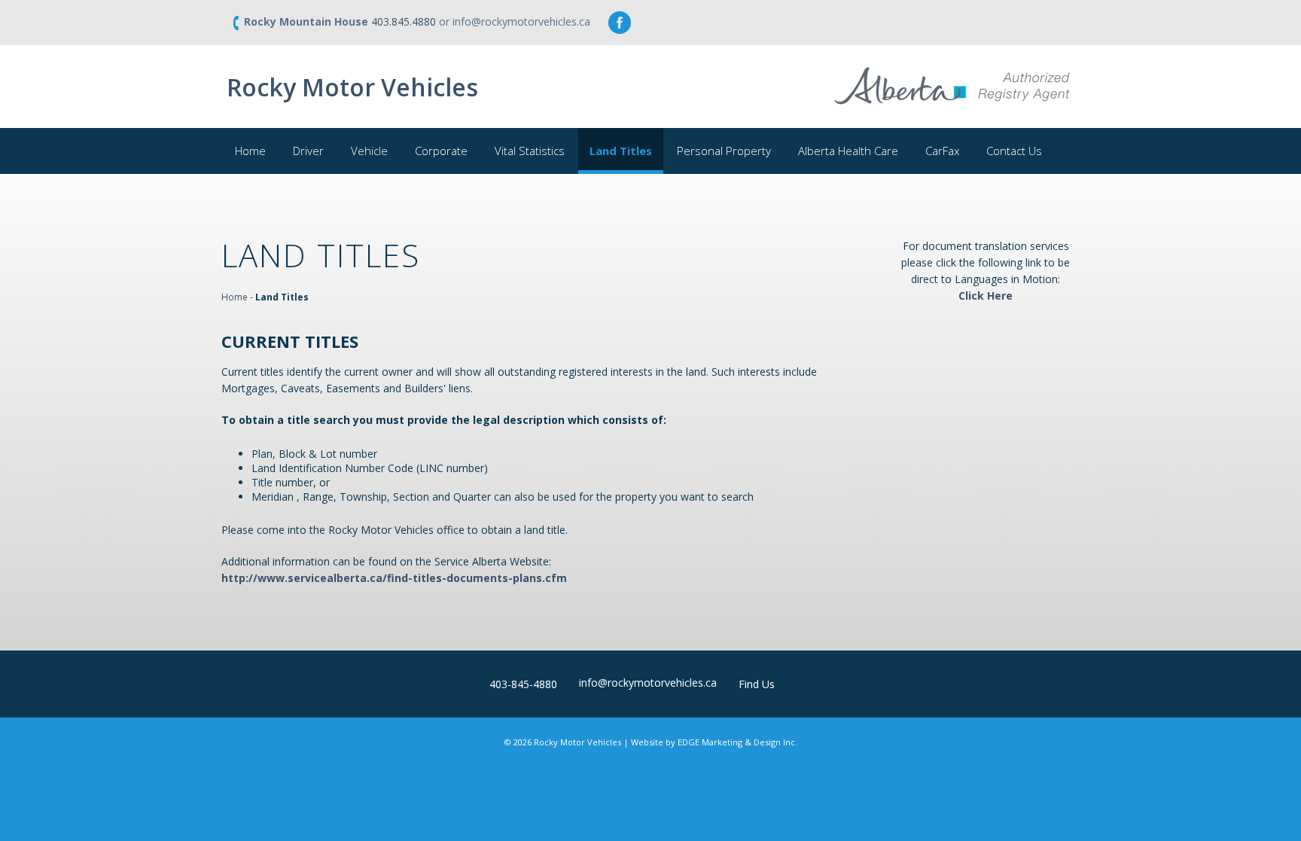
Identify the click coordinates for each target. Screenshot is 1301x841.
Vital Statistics (530, 150)
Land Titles (621, 150)
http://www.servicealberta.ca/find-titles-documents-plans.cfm (394, 578)
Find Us (757, 684)
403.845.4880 (403, 21)
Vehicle (369, 150)
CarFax (942, 150)
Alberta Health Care (848, 150)
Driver (308, 150)
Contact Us (1014, 150)
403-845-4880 (523, 684)
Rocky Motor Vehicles (352, 87)
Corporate (441, 150)
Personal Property (724, 150)
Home (250, 150)
